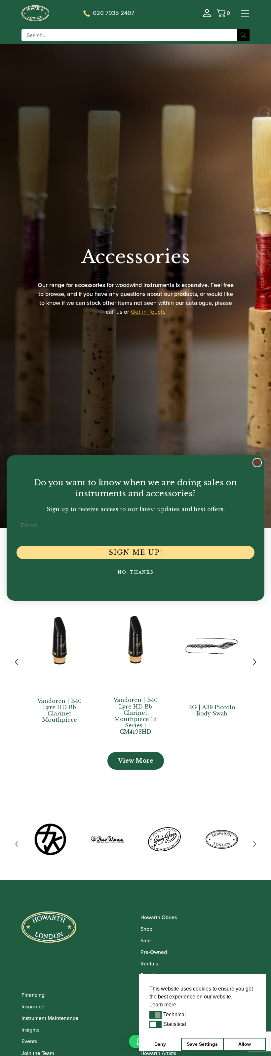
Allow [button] (244, 1044)
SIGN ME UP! (136, 552)
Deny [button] (160, 1044)
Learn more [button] (162, 1004)
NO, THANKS (136, 572)
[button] (155, 1014)
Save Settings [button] (202, 1044)
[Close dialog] (257, 463)
